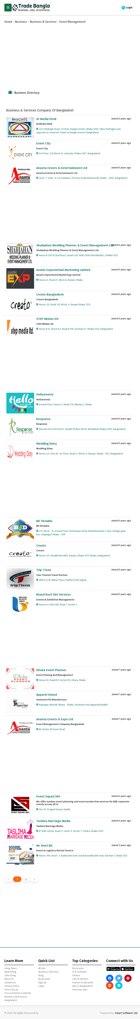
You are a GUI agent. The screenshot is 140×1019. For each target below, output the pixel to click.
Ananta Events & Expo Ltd (54, 719)
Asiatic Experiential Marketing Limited (63, 270)
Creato (41, 545)
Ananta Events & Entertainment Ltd (61, 168)
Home (8, 21)
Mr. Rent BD (44, 845)
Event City (43, 143)
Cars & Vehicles (80, 978)
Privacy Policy (11, 986)
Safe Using (10, 975)
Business (21, 21)
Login (128, 7)
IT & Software (79, 971)
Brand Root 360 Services (53, 594)
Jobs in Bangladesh (82, 986)
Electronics (78, 968)
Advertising (10, 971)
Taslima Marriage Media (53, 821)
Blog (41, 975)
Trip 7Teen (43, 570)
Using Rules (10, 968)
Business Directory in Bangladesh (15, 998)
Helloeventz (45, 394)
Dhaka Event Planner (51, 670)
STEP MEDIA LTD (47, 319)
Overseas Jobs (80, 989)
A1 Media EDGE (46, 119)
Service (76, 975)
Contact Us (10, 982)
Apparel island (46, 695)
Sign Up (42, 982)
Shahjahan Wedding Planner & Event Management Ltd (75, 245)
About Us (9, 978)
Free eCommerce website (17, 993)
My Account (44, 978)
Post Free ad (11, 989)
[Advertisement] (71, 56)
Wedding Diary (46, 444)
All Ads (41, 968)
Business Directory (48, 971)
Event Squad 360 (48, 796)
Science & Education (82, 982)
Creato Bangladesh (50, 294)
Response (43, 419)
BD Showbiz (44, 521)
